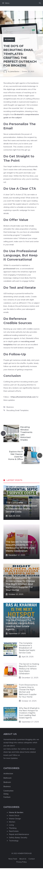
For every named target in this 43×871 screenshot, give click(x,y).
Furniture (6, 797)
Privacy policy (21, 862)
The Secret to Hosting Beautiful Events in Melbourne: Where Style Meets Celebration (29, 669)
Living (11, 825)
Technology (14, 840)
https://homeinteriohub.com (23, 397)
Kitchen (12, 822)
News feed (12, 859)
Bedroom (7, 782)
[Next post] (39, 455)
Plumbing (12, 828)
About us (22, 859)
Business (9, 40)
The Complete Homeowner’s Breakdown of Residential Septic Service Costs (27, 648)
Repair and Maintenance (19, 834)
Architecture (8, 773)
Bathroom (7, 778)
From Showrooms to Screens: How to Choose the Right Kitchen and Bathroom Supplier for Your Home (20, 584)
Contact (32, 859)
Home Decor (14, 815)
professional (9, 268)
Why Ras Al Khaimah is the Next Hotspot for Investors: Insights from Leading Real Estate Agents (20, 623)
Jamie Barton (14, 71)
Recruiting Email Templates (17, 410)
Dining (5, 794)
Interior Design (15, 818)
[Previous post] (3, 433)
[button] (40, 3)
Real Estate (14, 831)
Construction (8, 791)
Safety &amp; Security (18, 837)
